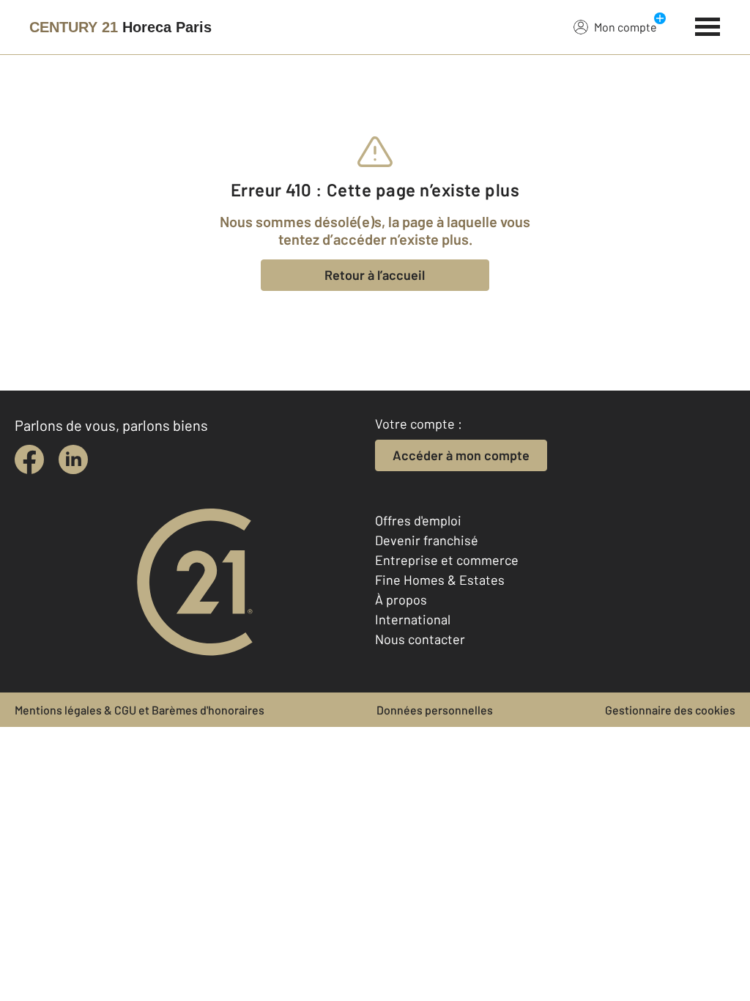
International (412, 619)
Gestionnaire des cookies (670, 710)
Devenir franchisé (426, 540)
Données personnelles (434, 710)
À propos (401, 599)
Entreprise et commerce (447, 560)
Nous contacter (420, 639)
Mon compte (625, 27)
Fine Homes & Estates (440, 580)
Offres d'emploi (418, 520)
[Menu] (708, 25)
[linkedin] (73, 459)
